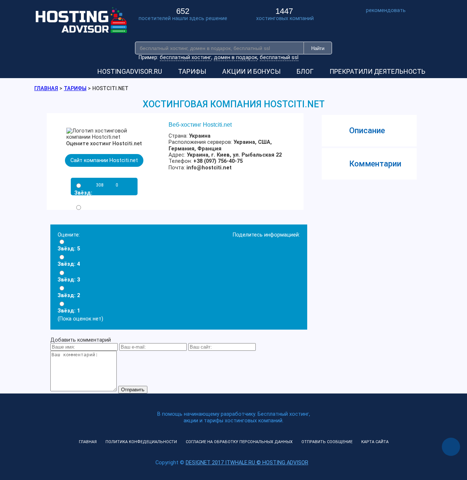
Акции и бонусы (251, 71)
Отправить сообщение (326, 441)
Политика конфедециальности (141, 441)
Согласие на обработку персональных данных (239, 441)
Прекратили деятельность (377, 71)
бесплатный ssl (279, 57)
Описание (367, 130)
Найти (317, 48)
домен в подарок (235, 57)
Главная (88, 441)
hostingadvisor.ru (129, 71)
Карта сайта (375, 441)
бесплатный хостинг (185, 57)
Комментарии (375, 163)
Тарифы (192, 71)
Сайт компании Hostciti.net (104, 160)
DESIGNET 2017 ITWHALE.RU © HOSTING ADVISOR (247, 463)
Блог (305, 71)
